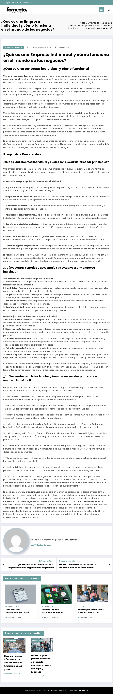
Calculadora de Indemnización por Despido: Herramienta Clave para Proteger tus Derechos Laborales (19, 611)
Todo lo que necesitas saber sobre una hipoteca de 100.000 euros (91, 611)
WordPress (52, 690)
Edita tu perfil (68, 540)
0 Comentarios (63, 47)
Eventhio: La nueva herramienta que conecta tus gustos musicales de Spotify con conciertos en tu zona (55, 611)
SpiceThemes (82, 690)
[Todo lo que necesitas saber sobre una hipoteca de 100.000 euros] (92, 593)
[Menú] (101, 9)
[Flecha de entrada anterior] (4, 564)
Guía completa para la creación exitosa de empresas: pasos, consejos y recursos (41, 663)
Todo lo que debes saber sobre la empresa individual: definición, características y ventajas (77, 566)
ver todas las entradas (41, 545)
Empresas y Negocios (13, 47)
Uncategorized (10, 641)
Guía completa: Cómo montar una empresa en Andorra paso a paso (13, 662)
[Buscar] (109, 10)
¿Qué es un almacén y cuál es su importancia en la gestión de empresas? (31, 566)
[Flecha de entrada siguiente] (109, 564)
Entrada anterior (46, 561)
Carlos (10, 607)
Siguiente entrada (67, 561)
